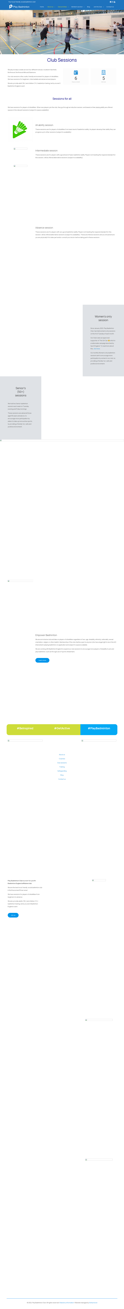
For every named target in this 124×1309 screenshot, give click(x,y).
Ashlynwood (93, 1303)
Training (62, 767)
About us (62, 755)
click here (97, 349)
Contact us (62, 779)
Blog (61, 775)
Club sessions (62, 763)
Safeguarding (62, 771)
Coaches (62, 759)
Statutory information (67, 1303)
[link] (99, 808)
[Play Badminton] (19, 9)
